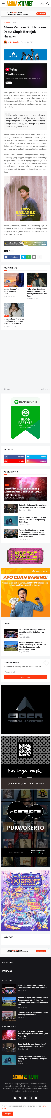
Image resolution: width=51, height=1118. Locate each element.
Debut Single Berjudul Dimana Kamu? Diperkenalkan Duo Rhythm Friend (33, 506)
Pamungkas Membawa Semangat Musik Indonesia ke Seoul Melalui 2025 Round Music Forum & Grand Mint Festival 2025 (32, 533)
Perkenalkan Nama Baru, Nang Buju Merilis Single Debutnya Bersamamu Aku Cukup (37, 292)
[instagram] (31, 1098)
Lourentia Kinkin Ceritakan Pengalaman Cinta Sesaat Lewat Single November (14, 321)
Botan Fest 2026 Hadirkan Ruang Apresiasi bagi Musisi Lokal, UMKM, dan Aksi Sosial (33, 1033)
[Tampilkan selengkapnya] (39, 257)
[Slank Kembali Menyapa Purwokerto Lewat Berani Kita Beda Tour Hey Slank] (11, 633)
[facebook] (15, 1098)
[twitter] (20, 1098)
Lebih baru (6, 389)
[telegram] (36, 1098)
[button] (3, 4)
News (14, 23)
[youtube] (25, 1098)
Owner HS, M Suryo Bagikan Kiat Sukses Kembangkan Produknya (33, 1014)
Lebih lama (44, 389)
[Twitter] (23, 257)
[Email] (34, 257)
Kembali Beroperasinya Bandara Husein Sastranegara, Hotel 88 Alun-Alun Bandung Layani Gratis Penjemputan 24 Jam (33, 646)
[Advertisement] (25, 358)
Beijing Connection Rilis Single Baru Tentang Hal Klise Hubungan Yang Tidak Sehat (32, 519)
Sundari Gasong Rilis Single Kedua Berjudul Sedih (12, 291)
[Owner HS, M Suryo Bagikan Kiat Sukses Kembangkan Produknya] (9, 1016)
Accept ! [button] (8, 1114)
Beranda (7, 23)
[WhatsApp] (28, 257)
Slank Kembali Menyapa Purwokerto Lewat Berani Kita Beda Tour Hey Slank (32, 632)
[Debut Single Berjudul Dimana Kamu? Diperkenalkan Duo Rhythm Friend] (11, 508)
